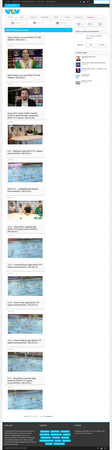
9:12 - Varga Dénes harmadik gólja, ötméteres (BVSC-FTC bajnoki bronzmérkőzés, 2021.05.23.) (22, 380)
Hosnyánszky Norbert (46, 440)
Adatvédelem (16, 1)
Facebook (80, 2)
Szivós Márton (44, 434)
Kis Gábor (49, 444)
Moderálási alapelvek (28, 1)
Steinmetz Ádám (59, 444)
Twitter (84, 2)
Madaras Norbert (56, 434)
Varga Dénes (45, 431)
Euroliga (57, 440)
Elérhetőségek (51, 1)
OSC (85, 433)
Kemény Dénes (45, 437)
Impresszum (40, 1)
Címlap (8, 1)
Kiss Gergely (65, 431)
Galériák (67, 17)
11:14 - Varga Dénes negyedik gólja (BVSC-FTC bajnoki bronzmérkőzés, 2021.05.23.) (22, 229)
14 (41, 416)
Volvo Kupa (65, 437)
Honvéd (89, 433)
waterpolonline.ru (86, 431)
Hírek (21, 17)
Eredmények (79, 17)
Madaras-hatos (26, 5)
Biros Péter (56, 437)
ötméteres (67, 434)
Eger (103, 431)
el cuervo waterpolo (96, 431)
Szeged (76, 433)
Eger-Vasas (66, 440)
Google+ (88, 2)
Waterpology (78, 431)
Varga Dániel (55, 431)
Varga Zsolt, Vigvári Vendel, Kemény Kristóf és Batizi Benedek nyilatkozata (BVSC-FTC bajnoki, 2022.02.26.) (23, 115)
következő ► (49, 416)
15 (44, 416)
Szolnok (81, 433)
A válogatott (33, 17)
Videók (56, 17)
